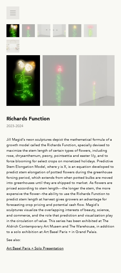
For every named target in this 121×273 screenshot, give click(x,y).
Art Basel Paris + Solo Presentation (35, 248)
